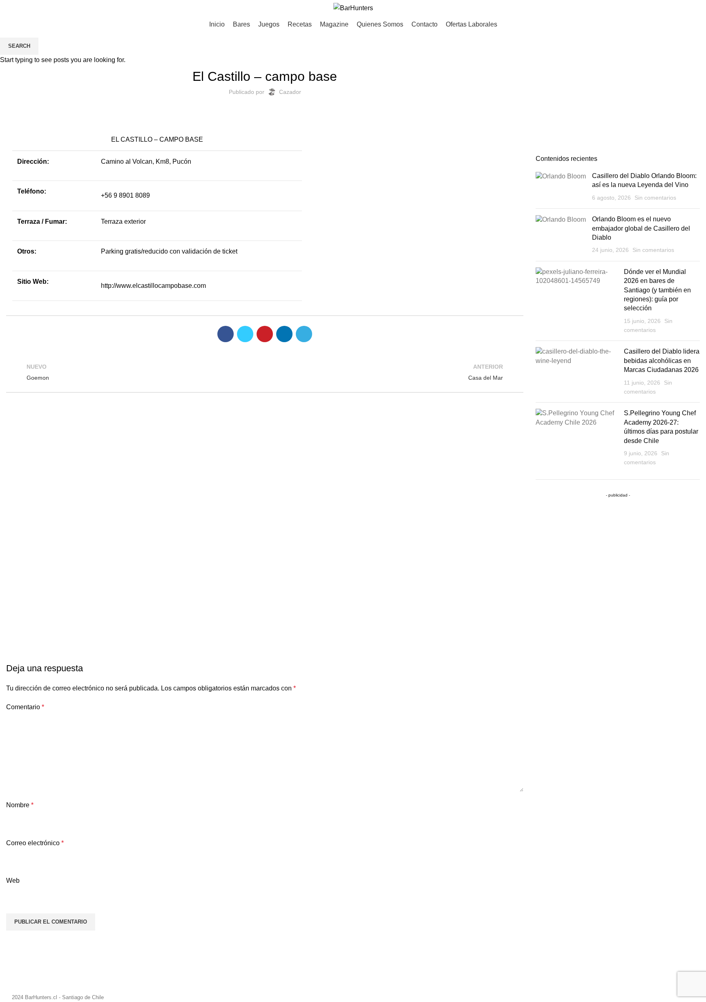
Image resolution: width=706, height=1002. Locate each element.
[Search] (697, 8)
